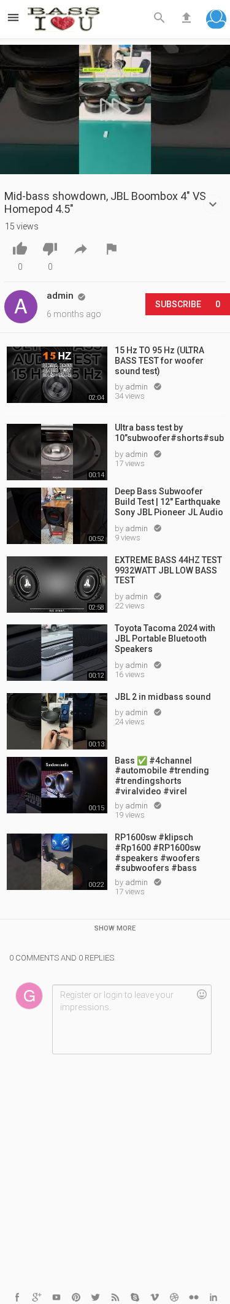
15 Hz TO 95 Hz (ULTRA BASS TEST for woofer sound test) (159, 360)
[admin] (20, 306)
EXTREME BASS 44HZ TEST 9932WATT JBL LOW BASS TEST (168, 570)
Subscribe (187, 304)
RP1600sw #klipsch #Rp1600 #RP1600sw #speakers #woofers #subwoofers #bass (158, 852)
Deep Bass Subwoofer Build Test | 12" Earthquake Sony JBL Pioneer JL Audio (169, 501)
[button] (216, 20)
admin (137, 386)
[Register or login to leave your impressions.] (131, 1019)
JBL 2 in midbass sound (163, 697)
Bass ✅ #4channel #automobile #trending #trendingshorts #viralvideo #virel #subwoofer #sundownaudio (162, 775)
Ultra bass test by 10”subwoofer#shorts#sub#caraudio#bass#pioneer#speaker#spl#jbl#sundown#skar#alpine (169, 433)
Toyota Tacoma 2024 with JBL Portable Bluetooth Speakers (165, 638)
